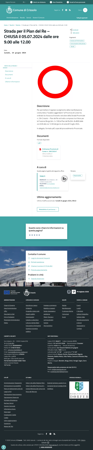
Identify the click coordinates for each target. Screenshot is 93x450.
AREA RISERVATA (46, 447)
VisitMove (50, 389)
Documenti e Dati (9, 314)
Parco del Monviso (31, 392)
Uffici (5, 311)
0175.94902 (51, 184)
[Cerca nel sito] (85, 10)
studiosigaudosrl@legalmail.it (59, 371)
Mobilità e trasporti (49, 308)
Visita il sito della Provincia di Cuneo (36, 386)
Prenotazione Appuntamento (13, 394)
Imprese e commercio (50, 305)
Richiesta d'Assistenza (10, 400)
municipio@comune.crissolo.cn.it (17, 352)
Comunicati (65, 314)
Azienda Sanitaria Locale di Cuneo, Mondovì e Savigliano (64, 383)
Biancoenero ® (53, 445)
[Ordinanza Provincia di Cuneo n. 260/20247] (40, 149)
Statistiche (7, 423)
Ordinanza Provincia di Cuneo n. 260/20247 (50, 150)
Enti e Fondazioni (9, 317)
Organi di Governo (9, 305)
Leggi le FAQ (8, 392)
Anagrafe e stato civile (32, 311)
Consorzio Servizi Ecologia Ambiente (58, 386)
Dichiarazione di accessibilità (12, 386)
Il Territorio (80, 311)
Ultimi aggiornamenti (10, 420)
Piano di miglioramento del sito (13, 389)
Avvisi (64, 317)
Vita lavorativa (48, 326)
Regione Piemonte (10, 2)
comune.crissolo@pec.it (15, 350)
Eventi (79, 305)
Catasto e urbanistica (32, 320)
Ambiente (29, 308)
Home (6, 25)
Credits (6, 418)
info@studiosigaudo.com (59, 369)
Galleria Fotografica (82, 314)
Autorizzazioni (30, 317)
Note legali (7, 412)
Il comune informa (67, 311)
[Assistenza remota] (48, 442)
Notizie (18, 25)
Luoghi (79, 308)
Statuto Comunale (9, 406)
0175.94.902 (10, 343)
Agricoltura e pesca (31, 305)
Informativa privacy (10, 409)
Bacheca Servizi (8, 403)
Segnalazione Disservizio (11, 397)
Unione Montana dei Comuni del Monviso (38, 389)
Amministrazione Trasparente (13, 383)
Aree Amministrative (10, 308)
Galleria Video (81, 317)
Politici (6, 323)
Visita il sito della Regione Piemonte (36, 383)
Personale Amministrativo (12, 320)
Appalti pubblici (30, 314)
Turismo (46, 323)
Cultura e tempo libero (32, 323)
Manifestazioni (66, 308)
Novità (12, 25)
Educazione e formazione (33, 326)
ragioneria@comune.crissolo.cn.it (49, 188)
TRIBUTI (42, 176)
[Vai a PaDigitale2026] (78, 291)
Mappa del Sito (8, 426)
